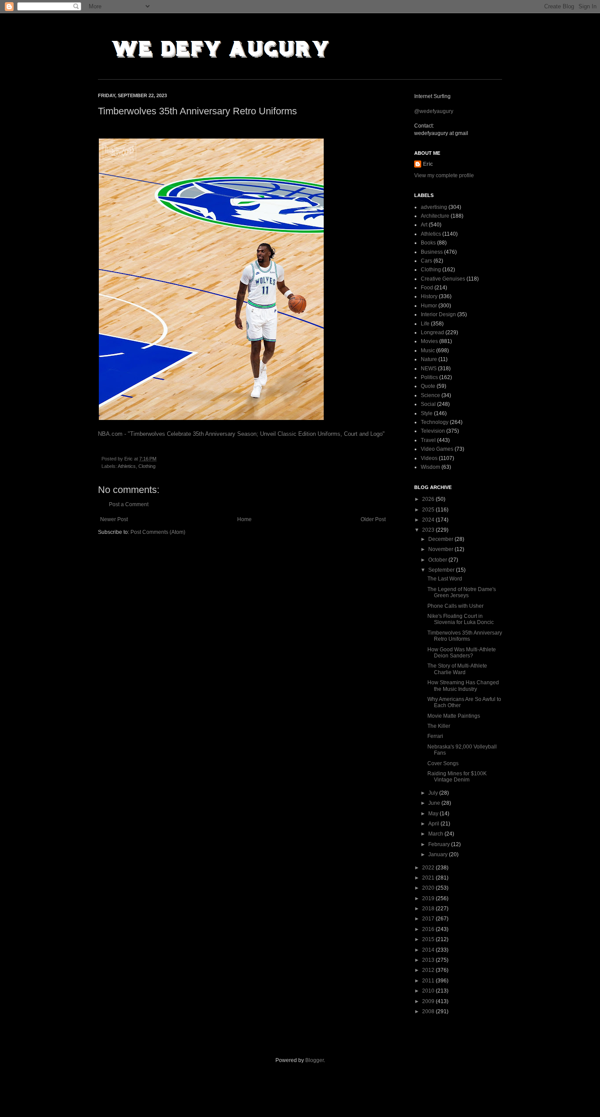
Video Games (437, 449)
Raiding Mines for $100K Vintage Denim (457, 776)
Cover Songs (443, 763)
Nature (429, 359)
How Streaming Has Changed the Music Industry (463, 685)
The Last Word (444, 579)
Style (427, 413)
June (434, 803)
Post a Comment (128, 504)
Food (427, 288)
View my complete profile (444, 175)
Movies (429, 341)
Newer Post (114, 519)
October (438, 560)
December (441, 539)
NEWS (429, 368)
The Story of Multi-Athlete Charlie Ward (457, 669)
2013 (429, 960)
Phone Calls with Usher (455, 606)
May (434, 813)
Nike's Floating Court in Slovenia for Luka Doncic (460, 619)
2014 (429, 950)
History (429, 296)
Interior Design (438, 314)
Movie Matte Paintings (453, 716)
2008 (429, 1011)
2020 (429, 888)
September (442, 570)
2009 (429, 1001)
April (434, 824)
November (441, 549)
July (433, 793)
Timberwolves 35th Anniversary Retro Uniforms (464, 636)
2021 (429, 878)
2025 (429, 510)
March (436, 834)
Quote (428, 386)
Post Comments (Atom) (157, 532)
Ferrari (435, 736)
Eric (428, 164)
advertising (434, 207)
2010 (429, 991)
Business (432, 252)
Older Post (373, 519)
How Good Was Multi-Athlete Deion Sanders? (461, 652)
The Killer (438, 726)
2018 (429, 908)
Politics (429, 377)
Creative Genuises (443, 279)
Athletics (127, 466)
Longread (432, 332)
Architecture (435, 216)
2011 (429, 981)
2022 (429, 868)
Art (424, 225)
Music (428, 350)
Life (425, 324)
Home (244, 519)
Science (430, 395)
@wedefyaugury (433, 111)
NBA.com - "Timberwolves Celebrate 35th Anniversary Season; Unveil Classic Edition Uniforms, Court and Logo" (241, 434)
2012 (429, 970)
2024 (429, 520)
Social (428, 404)
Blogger (314, 1060)
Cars (426, 261)
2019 (429, 898)
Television (433, 431)
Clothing (146, 466)
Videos (429, 458)
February (439, 844)
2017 (429, 919)
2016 (429, 929)
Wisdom (430, 467)
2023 (429, 530)
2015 (429, 939)
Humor (429, 306)
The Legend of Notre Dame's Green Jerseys (461, 592)
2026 (429, 499)
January (438, 854)
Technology (434, 422)
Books (428, 243)
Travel (428, 440)
